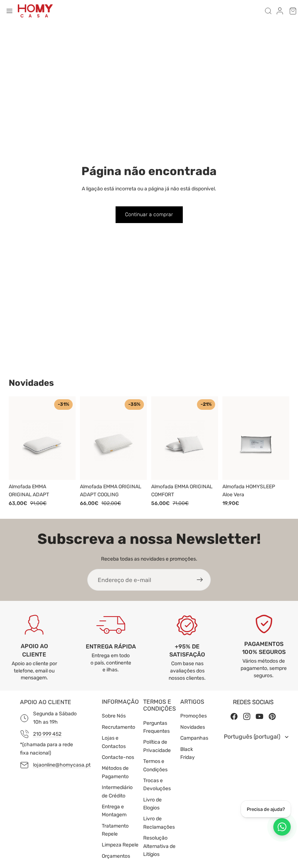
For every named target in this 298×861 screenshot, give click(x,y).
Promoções (193, 716)
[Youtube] (259, 716)
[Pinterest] (272, 716)
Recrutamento (118, 727)
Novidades (192, 727)
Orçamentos (116, 856)
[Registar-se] (200, 579)
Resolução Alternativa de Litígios (159, 846)
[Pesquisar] (268, 11)
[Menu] (9, 10)
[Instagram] (246, 716)
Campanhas (194, 738)
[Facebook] (234, 716)
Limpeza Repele (120, 845)
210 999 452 (47, 734)
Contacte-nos (118, 757)
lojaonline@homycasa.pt (61, 765)
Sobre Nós (114, 716)
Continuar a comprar (149, 214)
